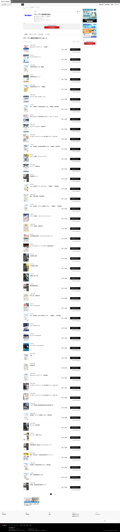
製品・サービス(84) (33, 34)
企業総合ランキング (75, 516)
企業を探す (107, 4)
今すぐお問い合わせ (51, 27)
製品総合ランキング (75, 514)
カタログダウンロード (75, 49)
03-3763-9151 (38, 19)
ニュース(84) (47, 34)
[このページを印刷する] (77, 11)
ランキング (116, 4)
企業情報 (25, 34)
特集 (112, 4)
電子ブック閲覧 (64, 49)
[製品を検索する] (22, 4)
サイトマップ (98, 514)
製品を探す (101, 4)
